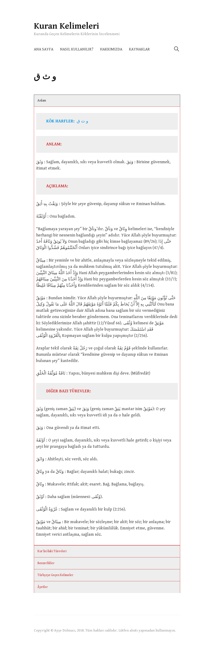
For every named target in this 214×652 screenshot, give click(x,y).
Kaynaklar (139, 49)
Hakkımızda (111, 49)
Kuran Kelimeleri (66, 26)
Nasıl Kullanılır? (76, 49)
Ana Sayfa (43, 49)
